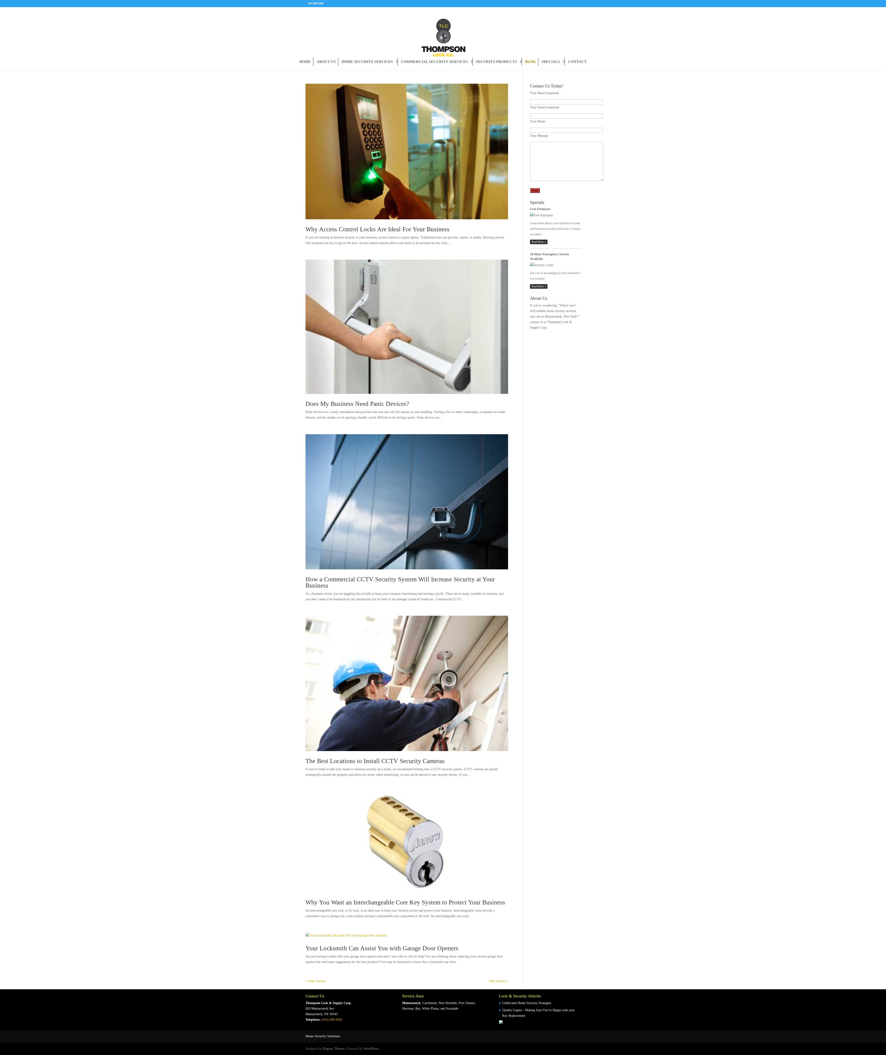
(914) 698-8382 (332, 1019)
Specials (551, 62)
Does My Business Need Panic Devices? (357, 403)
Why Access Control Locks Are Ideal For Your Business (377, 229)
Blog (530, 62)
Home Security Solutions (322, 1036)
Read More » (539, 242)
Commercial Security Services (434, 62)
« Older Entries (315, 981)
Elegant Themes (334, 1048)
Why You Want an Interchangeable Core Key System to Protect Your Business (405, 902)
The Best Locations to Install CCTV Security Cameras (375, 761)
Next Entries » (498, 981)
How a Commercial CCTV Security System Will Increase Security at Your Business (400, 582)
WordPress (371, 1048)
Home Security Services (367, 62)
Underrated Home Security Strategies (526, 1003)
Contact (577, 62)
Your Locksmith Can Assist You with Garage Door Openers (381, 948)
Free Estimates (540, 209)
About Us (326, 62)
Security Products (496, 62)
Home (305, 62)
